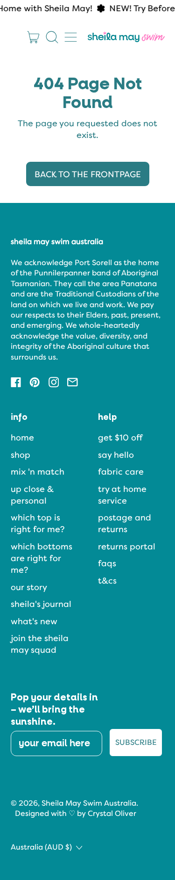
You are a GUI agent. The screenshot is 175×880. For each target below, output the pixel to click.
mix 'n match (37, 471)
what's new (34, 621)
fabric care (121, 471)
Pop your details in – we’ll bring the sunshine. (54, 710)
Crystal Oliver (112, 813)
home (22, 437)
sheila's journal (41, 604)
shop (20, 454)
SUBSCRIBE (135, 742)
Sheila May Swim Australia (89, 803)
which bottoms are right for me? (41, 558)
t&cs (107, 580)
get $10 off (120, 437)
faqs (107, 563)
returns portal (126, 546)
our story (29, 587)
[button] (52, 37)
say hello (116, 454)
